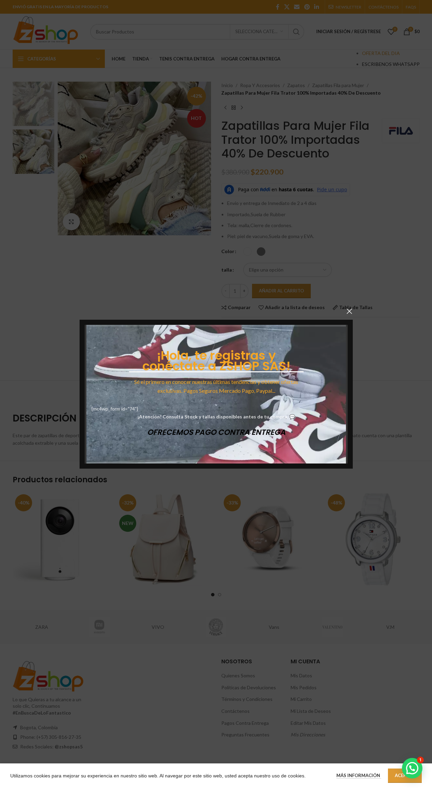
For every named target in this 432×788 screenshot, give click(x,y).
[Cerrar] (349, 311)
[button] (412, 768)
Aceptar (405, 775)
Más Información (358, 775)
